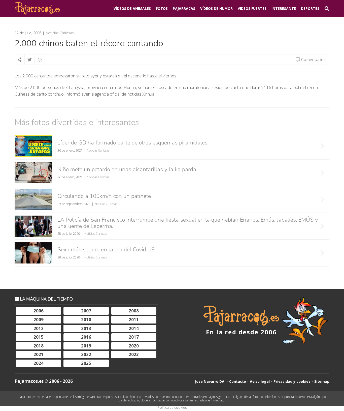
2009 (38, 319)
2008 (134, 311)
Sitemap (321, 381)
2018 (38, 346)
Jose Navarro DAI (210, 381)
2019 (86, 346)
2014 (134, 328)
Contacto (237, 381)
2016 (86, 337)
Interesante (283, 8)
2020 (134, 346)
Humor (216, 8)
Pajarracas (184, 8)
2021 (38, 354)
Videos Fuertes (252, 8)
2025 (86, 363)
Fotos (162, 8)
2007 (86, 311)
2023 (134, 354)
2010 (86, 319)
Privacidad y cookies (292, 381)
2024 (38, 363)
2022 (86, 354)
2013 (86, 328)
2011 (134, 319)
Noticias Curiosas (60, 33)
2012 (38, 328)
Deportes (310, 8)
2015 (38, 337)
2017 (134, 337)
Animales (132, 8)
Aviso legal (260, 381)
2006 (38, 311)
